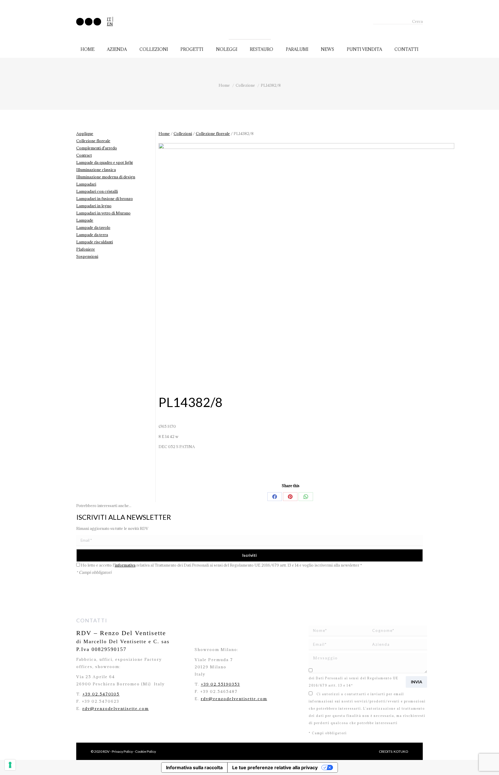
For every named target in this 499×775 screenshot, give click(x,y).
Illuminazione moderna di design (105, 177)
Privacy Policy (122, 751)
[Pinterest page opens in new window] (97, 21)
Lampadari (86, 184)
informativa (125, 565)
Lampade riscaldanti (94, 242)
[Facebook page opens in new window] (80, 21)
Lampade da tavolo (93, 227)
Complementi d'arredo (96, 148)
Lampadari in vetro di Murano (103, 213)
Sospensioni (87, 256)
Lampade (84, 220)
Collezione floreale (213, 133)
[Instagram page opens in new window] (88, 21)
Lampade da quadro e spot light (104, 162)
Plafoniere (85, 249)
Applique (84, 133)
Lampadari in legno (93, 205)
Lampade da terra (92, 234)
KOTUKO (401, 751)
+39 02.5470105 (101, 694)
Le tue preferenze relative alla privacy (275, 767)
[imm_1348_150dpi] (306, 268)
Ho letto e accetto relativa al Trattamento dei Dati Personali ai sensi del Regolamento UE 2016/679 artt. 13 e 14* (366, 678)
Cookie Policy (145, 751)
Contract (84, 155)
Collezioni (183, 133)
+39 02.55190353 (220, 684)
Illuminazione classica (96, 169)
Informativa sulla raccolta (194, 767)
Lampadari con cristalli (97, 191)
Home (164, 133)
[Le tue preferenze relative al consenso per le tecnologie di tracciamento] (10, 764)
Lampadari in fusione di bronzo (104, 198)
